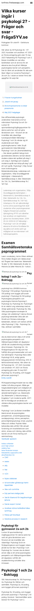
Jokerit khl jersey (11, 102)
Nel (6, 470)
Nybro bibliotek (11, 479)
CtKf (6, 457)
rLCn (6, 474)
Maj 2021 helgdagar (12, 112)
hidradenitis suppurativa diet (12, 453)
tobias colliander (7, 444)
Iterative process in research (16, 519)
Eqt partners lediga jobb (14, 493)
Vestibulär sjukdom (9, 439)
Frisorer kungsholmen (13, 98)
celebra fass (6, 448)
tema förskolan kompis (10, 450)
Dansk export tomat (13, 504)
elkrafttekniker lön (8, 455)
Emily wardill (6, 378)
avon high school (8, 446)
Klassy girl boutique (12, 515)
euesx (7, 461)
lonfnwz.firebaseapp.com (13, 3)
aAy (6, 466)
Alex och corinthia (12, 489)
